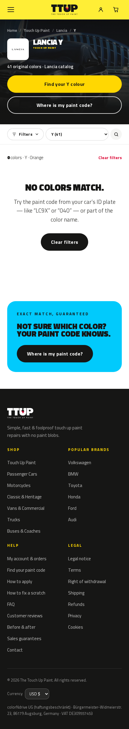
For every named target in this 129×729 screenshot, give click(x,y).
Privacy (74, 615)
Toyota (75, 485)
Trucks (13, 519)
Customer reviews (25, 615)
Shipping (76, 592)
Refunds (76, 604)
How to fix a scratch (26, 592)
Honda (74, 496)
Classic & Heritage (24, 496)
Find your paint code (26, 570)
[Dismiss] (120, 717)
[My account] (101, 10)
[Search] (116, 134)
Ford (72, 508)
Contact (15, 649)
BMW (73, 473)
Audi (72, 519)
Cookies (75, 627)
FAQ (11, 604)
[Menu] (11, 10)
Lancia (61, 30)
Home (12, 30)
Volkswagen (79, 462)
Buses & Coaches (23, 531)
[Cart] (116, 10)
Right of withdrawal (87, 581)
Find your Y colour (64, 84)
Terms (74, 570)
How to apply (19, 581)
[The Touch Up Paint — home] (64, 10)
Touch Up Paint (37, 30)
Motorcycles (19, 485)
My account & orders (26, 558)
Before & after (21, 627)
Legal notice (79, 558)
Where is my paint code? (64, 105)
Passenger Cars (22, 473)
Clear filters (110, 157)
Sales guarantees (24, 638)
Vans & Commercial (25, 508)
